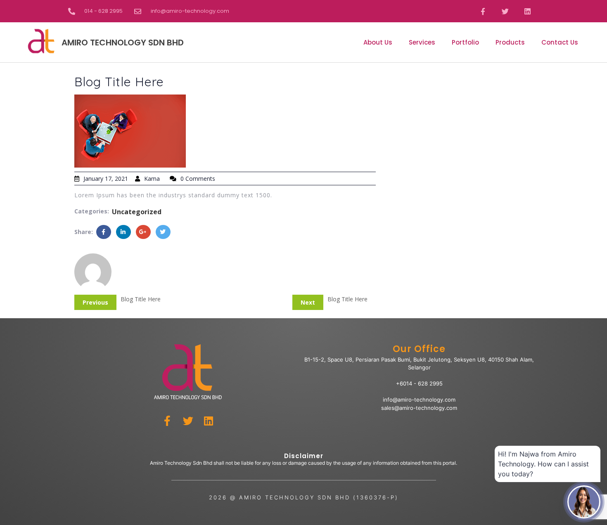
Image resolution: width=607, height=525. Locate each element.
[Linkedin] (528, 11)
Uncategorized (136, 211)
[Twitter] (505, 11)
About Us (377, 42)
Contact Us (559, 42)
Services (422, 42)
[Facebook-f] (483, 11)
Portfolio (465, 42)
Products (510, 42)
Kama (152, 178)
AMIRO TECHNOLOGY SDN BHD (123, 42)
